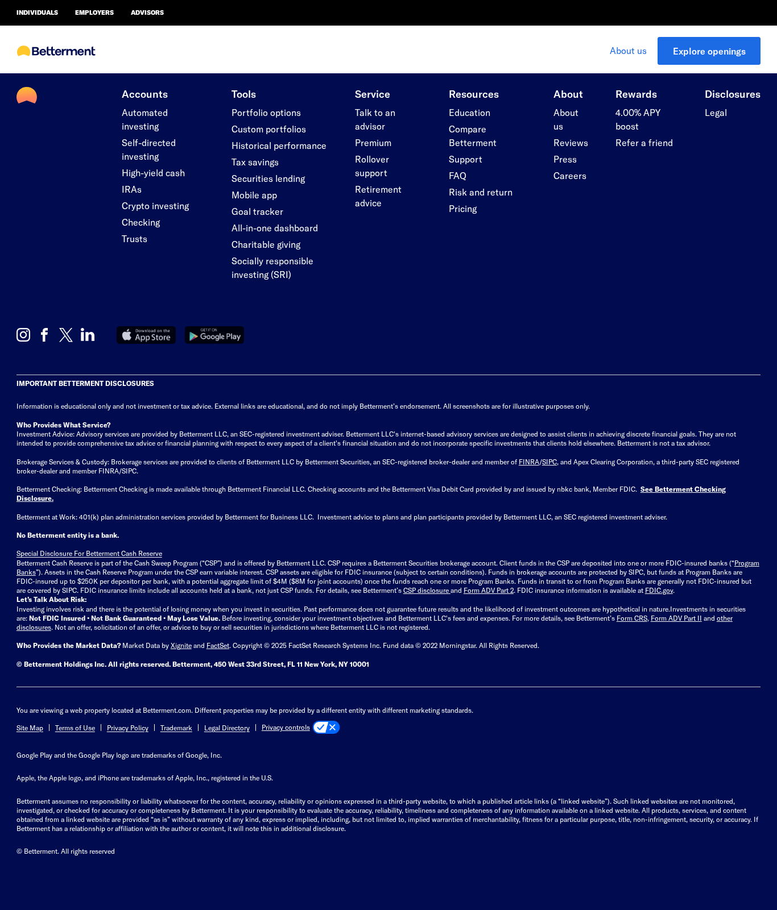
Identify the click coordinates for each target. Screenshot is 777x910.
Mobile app (254, 194)
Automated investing (145, 119)
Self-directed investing (149, 149)
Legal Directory (227, 727)
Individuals (37, 12)
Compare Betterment (473, 135)
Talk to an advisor (375, 119)
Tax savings (255, 161)
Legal (716, 112)
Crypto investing (155, 205)
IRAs (132, 189)
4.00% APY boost (637, 119)
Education (469, 112)
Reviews (570, 142)
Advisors (147, 12)
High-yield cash (153, 172)
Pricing (463, 208)
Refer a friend (644, 142)
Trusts (134, 238)
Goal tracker (257, 211)
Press (565, 158)
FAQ (457, 175)
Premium (373, 142)
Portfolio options (266, 112)
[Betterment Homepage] (56, 52)
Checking (141, 222)
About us (628, 50)
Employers (94, 12)
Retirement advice (378, 196)
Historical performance (279, 145)
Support (465, 158)
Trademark (176, 727)
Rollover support (372, 165)
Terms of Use (75, 727)
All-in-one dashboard (275, 227)
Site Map (29, 727)
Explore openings (709, 50)
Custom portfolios (269, 128)
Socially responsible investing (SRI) (272, 267)
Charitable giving (266, 244)
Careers (569, 175)
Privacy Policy (127, 727)
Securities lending (268, 178)
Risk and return (481, 191)
